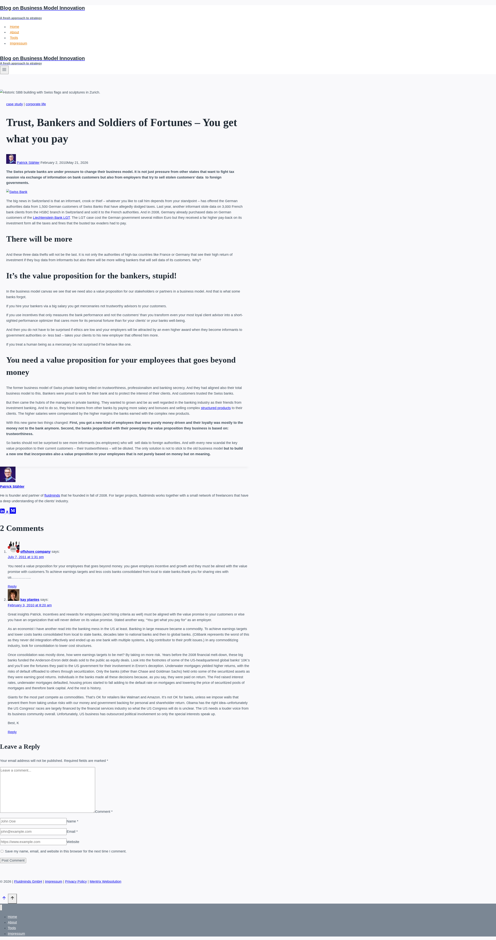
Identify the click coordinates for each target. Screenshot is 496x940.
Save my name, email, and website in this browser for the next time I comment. (66, 851)
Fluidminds (8, 52)
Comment (104, 812)
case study (14, 104)
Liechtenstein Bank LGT (51, 218)
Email (72, 832)
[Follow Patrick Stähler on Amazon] (8, 512)
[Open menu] (4, 70)
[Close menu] (1, 907)
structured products (216, 408)
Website (73, 842)
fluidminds (52, 495)
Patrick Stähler (28, 163)
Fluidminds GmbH (28, 881)
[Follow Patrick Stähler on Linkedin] (3, 512)
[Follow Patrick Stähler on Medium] (13, 512)
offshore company (35, 552)
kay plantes (29, 600)
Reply (12, 586)
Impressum (18, 43)
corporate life (36, 104)
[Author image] (11, 163)
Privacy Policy (76, 881)
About (14, 32)
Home (14, 27)
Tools (14, 38)
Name (72, 821)
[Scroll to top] (4, 899)
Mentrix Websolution (105, 881)
